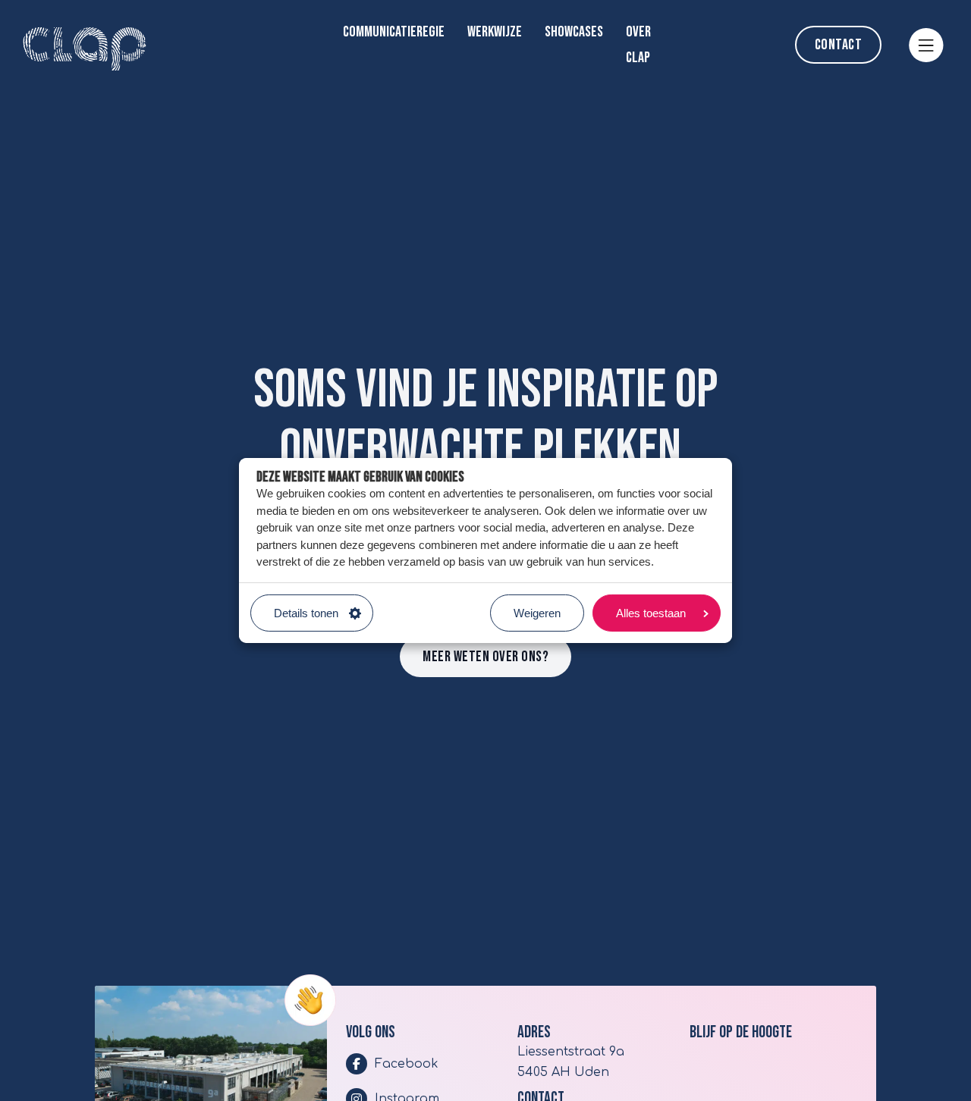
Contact (839, 45)
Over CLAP (638, 45)
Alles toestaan (651, 613)
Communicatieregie (394, 32)
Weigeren (537, 613)
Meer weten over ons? (485, 657)
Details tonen (306, 613)
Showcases (574, 32)
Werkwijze (494, 32)
